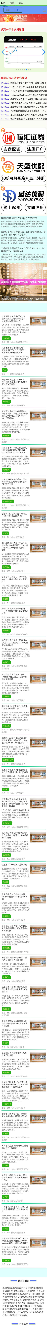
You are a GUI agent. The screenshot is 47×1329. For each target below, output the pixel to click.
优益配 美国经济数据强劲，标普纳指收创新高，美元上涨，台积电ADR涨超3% (23, 233)
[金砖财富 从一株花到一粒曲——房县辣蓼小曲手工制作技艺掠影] (38, 612)
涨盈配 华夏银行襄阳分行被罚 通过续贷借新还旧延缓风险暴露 (15, 770)
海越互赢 (6, 726)
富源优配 (6, 948)
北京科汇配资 (8, 760)
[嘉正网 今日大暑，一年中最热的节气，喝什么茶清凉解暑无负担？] (38, 581)
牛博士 (5, 1229)
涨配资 (5, 533)
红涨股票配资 (8, 501)
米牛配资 (6, 977)
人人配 (5, 1197)
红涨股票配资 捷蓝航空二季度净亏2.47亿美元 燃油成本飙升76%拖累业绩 (14, 481)
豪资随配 (6, 1072)
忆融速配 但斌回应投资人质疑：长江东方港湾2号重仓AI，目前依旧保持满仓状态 (14, 318)
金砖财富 (6, 630)
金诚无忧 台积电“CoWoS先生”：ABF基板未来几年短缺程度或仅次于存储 (14, 381)
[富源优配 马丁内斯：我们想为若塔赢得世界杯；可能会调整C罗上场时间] (38, 930)
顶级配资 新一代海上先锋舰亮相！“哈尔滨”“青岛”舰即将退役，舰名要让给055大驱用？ (14, 450)
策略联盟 (6, 696)
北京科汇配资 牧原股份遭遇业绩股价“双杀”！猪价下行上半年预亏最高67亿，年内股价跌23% (15, 740)
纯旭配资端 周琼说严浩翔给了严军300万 (19, 218)
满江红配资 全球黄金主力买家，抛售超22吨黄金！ (23, 298)
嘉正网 (5, 599)
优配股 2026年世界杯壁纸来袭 (14, 864)
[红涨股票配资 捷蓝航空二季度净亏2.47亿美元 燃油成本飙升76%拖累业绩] (38, 483)
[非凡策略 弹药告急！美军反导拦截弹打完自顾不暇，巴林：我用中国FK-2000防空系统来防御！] (38, 547)
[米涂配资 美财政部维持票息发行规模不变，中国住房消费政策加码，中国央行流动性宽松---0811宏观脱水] (38, 415)
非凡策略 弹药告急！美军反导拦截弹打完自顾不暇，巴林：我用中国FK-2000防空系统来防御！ (15, 546)
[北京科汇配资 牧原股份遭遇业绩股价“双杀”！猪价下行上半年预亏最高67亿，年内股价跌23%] (38, 742)
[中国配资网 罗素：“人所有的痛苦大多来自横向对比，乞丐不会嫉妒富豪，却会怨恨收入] (38, 1086)
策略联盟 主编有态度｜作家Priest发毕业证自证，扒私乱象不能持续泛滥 (14, 676)
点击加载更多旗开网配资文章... (23, 1273)
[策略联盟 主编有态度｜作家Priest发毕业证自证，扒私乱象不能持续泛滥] (38, 678)
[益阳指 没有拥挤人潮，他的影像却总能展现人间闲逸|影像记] (38, 1118)
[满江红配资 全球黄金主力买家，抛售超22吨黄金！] (23, 281)
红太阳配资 (7, 823)
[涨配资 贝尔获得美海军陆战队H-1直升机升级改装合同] (38, 517)
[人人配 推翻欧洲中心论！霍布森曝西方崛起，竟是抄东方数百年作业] (38, 1179)
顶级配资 (6, 469)
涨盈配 (5, 789)
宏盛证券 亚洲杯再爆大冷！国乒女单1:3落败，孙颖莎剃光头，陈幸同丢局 (22, 249)
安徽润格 (6, 916)
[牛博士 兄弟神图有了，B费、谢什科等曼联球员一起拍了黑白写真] (38, 1210)
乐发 (4, 370)
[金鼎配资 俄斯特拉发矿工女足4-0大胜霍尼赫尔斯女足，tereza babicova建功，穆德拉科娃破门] (38, 1242)
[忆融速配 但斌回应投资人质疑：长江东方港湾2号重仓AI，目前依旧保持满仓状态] (38, 320)
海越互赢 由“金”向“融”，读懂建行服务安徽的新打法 (14, 707)
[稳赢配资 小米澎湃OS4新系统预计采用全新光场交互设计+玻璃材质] (38, 991)
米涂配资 (6, 435)
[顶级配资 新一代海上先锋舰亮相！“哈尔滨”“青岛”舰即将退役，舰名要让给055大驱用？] (38, 451)
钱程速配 (6, 855)
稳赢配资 (6, 1009)
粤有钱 (5, 1165)
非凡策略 (6, 567)
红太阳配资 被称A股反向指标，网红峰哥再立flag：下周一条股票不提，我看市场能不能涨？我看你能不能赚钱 (15, 802)
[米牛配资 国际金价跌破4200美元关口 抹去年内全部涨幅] (38, 961)
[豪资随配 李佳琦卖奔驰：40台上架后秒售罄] (38, 1056)
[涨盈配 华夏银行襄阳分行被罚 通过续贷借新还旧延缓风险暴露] (38, 773)
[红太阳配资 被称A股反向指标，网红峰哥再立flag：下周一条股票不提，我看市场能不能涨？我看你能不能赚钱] (38, 803)
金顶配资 (6, 1260)
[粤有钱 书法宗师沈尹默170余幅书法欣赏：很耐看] (38, 1149)
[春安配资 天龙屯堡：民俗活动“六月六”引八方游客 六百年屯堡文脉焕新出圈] (38, 644)
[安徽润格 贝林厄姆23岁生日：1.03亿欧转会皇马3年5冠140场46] (38, 898)
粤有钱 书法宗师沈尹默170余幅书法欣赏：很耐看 (15, 1146)
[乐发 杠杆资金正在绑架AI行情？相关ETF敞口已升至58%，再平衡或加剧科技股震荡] (38, 352)
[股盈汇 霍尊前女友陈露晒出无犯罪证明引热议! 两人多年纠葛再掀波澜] (38, 1025)
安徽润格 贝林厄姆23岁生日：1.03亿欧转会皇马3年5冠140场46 (14, 896)
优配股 (5, 882)
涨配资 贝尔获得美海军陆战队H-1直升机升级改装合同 (14, 514)
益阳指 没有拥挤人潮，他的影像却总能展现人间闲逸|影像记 (14, 1114)
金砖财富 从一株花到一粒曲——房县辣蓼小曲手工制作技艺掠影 (15, 610)
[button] (3, 52)
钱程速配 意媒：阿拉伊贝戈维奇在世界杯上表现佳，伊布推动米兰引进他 (15, 835)
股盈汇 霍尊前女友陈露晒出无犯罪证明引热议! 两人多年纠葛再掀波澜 (14, 1023)
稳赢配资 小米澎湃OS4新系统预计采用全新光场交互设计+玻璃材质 (14, 989)
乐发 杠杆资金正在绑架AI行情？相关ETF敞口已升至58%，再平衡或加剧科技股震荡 (15, 350)
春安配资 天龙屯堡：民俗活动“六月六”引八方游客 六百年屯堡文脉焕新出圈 (15, 642)
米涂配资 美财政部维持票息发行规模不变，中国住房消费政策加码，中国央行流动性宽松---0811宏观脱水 (15, 414)
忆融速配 (6, 338)
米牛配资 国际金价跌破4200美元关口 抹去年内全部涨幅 (14, 958)
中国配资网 (7, 1104)
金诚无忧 (6, 401)
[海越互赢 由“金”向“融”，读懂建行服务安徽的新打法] (38, 710)
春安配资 (6, 662)
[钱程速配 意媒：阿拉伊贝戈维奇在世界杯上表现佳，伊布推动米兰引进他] (38, 837)
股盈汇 (5, 1043)
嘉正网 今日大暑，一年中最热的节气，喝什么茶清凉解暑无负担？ (15, 579)
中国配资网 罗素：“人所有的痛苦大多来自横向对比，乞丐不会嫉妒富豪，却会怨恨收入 (15, 1084)
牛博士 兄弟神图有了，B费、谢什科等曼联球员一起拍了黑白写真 (15, 1209)
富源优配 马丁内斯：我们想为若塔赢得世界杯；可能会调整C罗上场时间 (15, 928)
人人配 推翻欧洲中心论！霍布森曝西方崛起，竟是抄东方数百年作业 (15, 1177)
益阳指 (5, 1133)
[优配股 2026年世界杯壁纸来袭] (38, 868)
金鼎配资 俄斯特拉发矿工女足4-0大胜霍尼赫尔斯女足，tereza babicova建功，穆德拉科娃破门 (15, 1240)
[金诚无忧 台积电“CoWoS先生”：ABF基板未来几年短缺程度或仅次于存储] (38, 383)
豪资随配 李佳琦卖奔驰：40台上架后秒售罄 (14, 1053)
